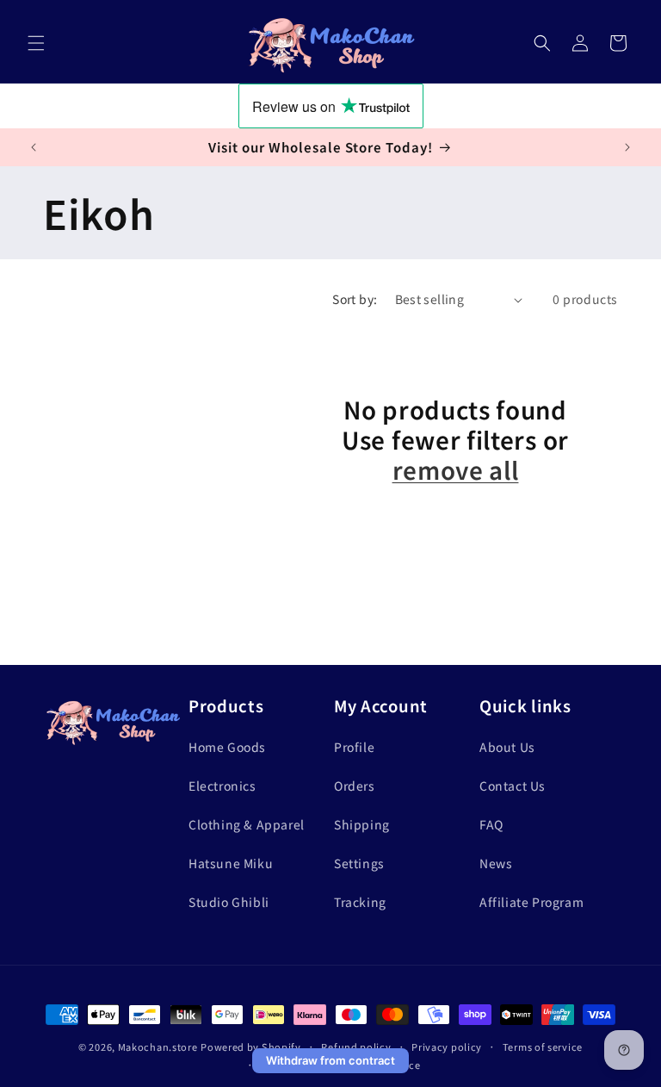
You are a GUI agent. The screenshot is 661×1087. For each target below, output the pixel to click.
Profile (354, 746)
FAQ (491, 824)
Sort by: (354, 298)
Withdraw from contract (330, 1060)
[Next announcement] (627, 147)
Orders (354, 785)
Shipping (362, 824)
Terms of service (543, 1046)
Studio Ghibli (228, 901)
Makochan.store (158, 1046)
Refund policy (356, 1046)
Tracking (360, 901)
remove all (455, 470)
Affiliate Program (531, 901)
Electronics (222, 785)
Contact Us (512, 785)
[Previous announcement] (34, 147)
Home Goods (227, 746)
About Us (507, 746)
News (495, 863)
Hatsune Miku (230, 863)
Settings (359, 863)
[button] (36, 43)
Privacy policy (446, 1046)
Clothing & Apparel (246, 824)
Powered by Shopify (251, 1046)
